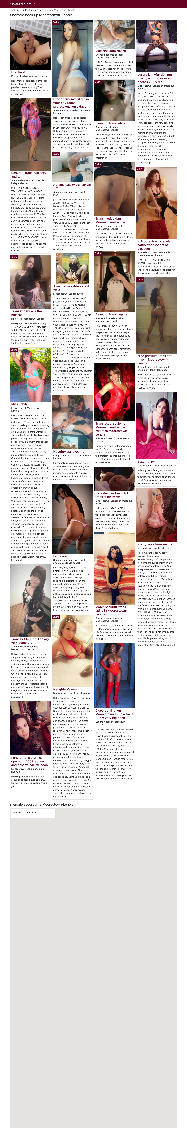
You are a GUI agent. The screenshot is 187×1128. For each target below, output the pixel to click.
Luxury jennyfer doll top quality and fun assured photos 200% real (154, 78)
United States (29, 10)
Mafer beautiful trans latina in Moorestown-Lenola (111, 610)
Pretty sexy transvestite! (155, 544)
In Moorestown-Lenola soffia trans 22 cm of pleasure (153, 244)
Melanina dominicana (110, 51)
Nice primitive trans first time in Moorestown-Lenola (155, 359)
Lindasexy (60, 556)
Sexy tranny (146, 461)
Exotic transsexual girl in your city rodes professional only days (71, 102)
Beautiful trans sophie (111, 314)
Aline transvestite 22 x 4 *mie (71, 288)
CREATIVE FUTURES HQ (22, 4)
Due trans (18, 72)
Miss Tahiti (19, 404)
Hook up (14, 10)
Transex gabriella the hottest (26, 313)
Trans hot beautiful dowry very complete (30, 641)
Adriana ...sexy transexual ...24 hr (72, 186)
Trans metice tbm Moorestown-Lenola (110, 220)
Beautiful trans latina (110, 123)
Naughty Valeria (65, 689)
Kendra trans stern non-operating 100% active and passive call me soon (29, 761)
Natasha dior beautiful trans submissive (111, 495)
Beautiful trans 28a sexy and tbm (28, 174)
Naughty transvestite (68, 451)
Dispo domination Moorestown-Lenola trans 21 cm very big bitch (114, 714)
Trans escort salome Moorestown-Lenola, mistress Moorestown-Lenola (111, 429)
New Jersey (45, 10)
